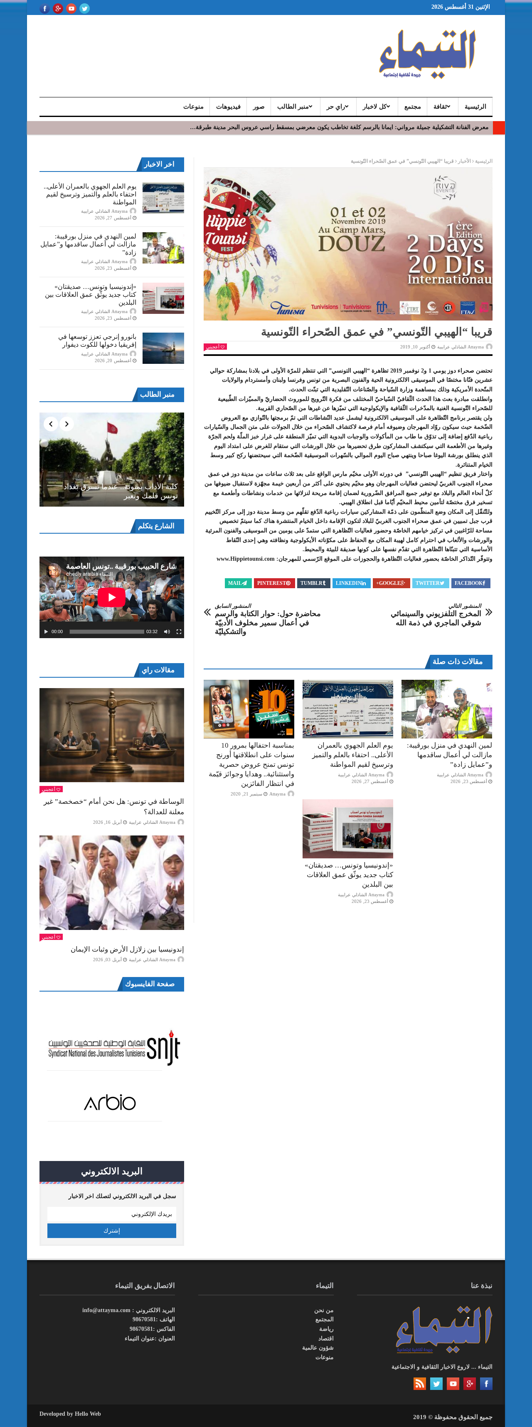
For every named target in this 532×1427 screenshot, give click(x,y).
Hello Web (88, 1414)
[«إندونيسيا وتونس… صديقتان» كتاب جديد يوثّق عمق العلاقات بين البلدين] (348, 828)
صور (259, 106)
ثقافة (440, 106)
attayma (277, 793)
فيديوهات (228, 106)
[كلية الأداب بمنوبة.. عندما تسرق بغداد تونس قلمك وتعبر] (111, 460)
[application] (111, 597)
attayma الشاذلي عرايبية (460, 346)
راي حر (336, 106)
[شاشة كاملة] (179, 632)
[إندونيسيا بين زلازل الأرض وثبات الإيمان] (111, 882)
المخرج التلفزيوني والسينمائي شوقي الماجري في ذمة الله (436, 614)
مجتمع (412, 106)
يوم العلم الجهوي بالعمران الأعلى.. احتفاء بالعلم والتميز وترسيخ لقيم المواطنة (352, 754)
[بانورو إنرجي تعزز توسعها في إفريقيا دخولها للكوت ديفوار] (163, 348)
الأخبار (464, 161)
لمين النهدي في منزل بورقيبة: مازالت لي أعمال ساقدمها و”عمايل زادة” (449, 754)
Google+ (388, 583)
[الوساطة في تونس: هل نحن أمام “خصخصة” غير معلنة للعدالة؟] (111, 735)
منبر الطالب (293, 106)
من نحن (324, 1310)
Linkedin (349, 583)
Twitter (428, 583)
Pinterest (271, 583)
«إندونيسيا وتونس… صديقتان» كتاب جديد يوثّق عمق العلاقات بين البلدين (349, 874)
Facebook (469, 583)
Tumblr (311, 583)
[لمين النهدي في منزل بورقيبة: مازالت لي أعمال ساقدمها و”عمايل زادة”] (446, 709)
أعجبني (212, 346)
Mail (235, 583)
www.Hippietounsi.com (246, 559)
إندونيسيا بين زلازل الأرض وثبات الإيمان (127, 949)
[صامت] (167, 632)
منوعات (193, 106)
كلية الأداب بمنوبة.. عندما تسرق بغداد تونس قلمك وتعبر (121, 491)
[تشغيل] (46, 632)
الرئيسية (475, 106)
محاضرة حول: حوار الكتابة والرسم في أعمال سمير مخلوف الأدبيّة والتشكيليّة (268, 619)
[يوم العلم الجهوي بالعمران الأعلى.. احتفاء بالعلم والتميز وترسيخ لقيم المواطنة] (348, 709)
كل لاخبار (375, 106)
